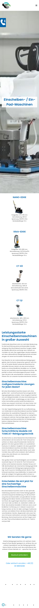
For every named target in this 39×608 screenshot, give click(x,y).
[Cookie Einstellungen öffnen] (3, 606)
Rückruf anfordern (19, 555)
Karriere (18, 588)
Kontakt (32, 588)
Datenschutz (27, 589)
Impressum (22, 589)
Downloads (14, 588)
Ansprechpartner (8, 589)
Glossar (35, 588)
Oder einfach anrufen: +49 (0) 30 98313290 (19, 564)
